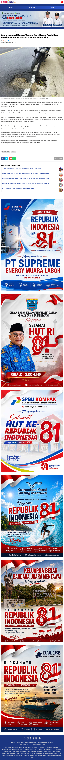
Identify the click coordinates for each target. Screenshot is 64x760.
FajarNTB (13, 755)
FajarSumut (23, 747)
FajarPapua (50, 755)
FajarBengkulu (6, 749)
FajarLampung (17, 749)
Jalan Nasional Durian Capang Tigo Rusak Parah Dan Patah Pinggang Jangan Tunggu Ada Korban (29, 36)
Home (2, 32)
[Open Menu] (62, 2)
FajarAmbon (25, 753)
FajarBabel (26, 749)
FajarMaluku (34, 755)
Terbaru (10, 7)
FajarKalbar (40, 753)
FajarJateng (57, 749)
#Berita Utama (5, 151)
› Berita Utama (8, 32)
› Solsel (14, 32)
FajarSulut (26, 751)
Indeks (53, 7)
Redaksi (13, 742)
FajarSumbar (7, 747)
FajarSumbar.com (38, 744)
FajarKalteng (49, 753)
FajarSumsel (57, 747)
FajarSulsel (5, 753)
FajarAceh (15, 747)
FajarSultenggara (54, 751)
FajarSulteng (43, 751)
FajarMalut (42, 755)
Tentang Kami (20, 742)
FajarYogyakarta (17, 751)
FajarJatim (7, 751)
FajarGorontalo (15, 753)
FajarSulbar (34, 751)
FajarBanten (34, 749)
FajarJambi (48, 747)
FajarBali (26, 755)
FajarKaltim (5, 755)
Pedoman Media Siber (30, 742)
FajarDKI (42, 749)
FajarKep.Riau (32, 747)
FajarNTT (20, 755)
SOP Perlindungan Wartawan (45, 742)
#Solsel (13, 151)
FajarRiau (41, 747)
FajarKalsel (57, 753)
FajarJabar (49, 749)
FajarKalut (33, 753)
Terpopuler (32, 7)
